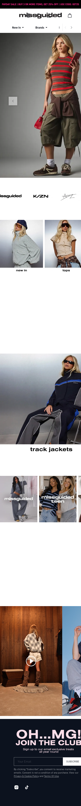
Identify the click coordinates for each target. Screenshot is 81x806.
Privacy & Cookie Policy (26, 776)
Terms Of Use (51, 776)
